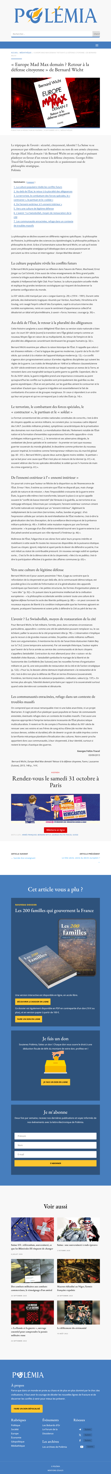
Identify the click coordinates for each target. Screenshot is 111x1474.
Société (15, 1429)
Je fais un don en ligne (55, 1082)
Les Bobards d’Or (51, 1425)
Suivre (88, 1429)
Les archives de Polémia (54, 1446)
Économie (16, 1437)
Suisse (75, 835)
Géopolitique (17, 1441)
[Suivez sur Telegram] (80, 1429)
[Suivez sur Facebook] (80, 1440)
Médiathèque (25, 53)
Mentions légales (55, 1470)
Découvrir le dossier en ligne (33, 1001)
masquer (30, 182)
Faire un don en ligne (28, 1019)
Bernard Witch (44, 835)
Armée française (29, 835)
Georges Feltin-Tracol (62, 835)
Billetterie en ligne (55, 830)
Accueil (14, 53)
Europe (15, 1433)
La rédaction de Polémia (31, 130)
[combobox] (51, 34)
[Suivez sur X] (80, 1435)
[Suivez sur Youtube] (82, 1447)
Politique (15, 1425)
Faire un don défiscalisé (27, 1408)
